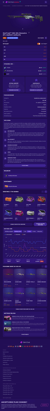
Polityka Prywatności (7, 356)
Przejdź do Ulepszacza (36, 90)
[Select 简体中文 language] (30, 346)
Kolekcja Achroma (7, 378)
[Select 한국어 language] (37, 346)
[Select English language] (8, 346)
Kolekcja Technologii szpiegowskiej (11, 372)
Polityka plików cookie (8, 360)
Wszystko (39, 231)
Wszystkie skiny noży (7, 394)
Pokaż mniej (25, 165)
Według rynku (18, 231)
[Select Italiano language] (18, 346)
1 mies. (29, 231)
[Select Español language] (11, 346)
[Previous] (42, 191)
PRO (4, 354)
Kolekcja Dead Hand (7, 374)
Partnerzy (5, 362)
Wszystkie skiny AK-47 (8, 388)
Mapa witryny (6, 364)
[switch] (38, 44)
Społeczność (6, 352)
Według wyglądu (9, 231)
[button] (8, 278)
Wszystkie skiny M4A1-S (8, 390)
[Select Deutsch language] (13, 346)
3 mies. (34, 231)
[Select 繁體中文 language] (32, 346)
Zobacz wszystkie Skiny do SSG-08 (25, 309)
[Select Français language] (15, 346)
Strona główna (6, 5)
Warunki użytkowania (7, 358)
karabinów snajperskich (17, 5)
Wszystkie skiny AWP (8, 392)
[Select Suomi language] (41, 346)
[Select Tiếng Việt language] (27, 346)
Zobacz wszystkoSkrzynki (17, 224)
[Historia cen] (14, 64)
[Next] (46, 191)
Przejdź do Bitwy (13, 90)
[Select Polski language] (20, 346)
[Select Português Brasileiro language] (22, 346)
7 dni (25, 231)
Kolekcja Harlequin (7, 380)
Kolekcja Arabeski (7, 370)
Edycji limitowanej (7, 376)
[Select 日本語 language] (34, 346)
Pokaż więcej (25, 334)
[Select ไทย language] (39, 346)
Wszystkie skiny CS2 (7, 386)
